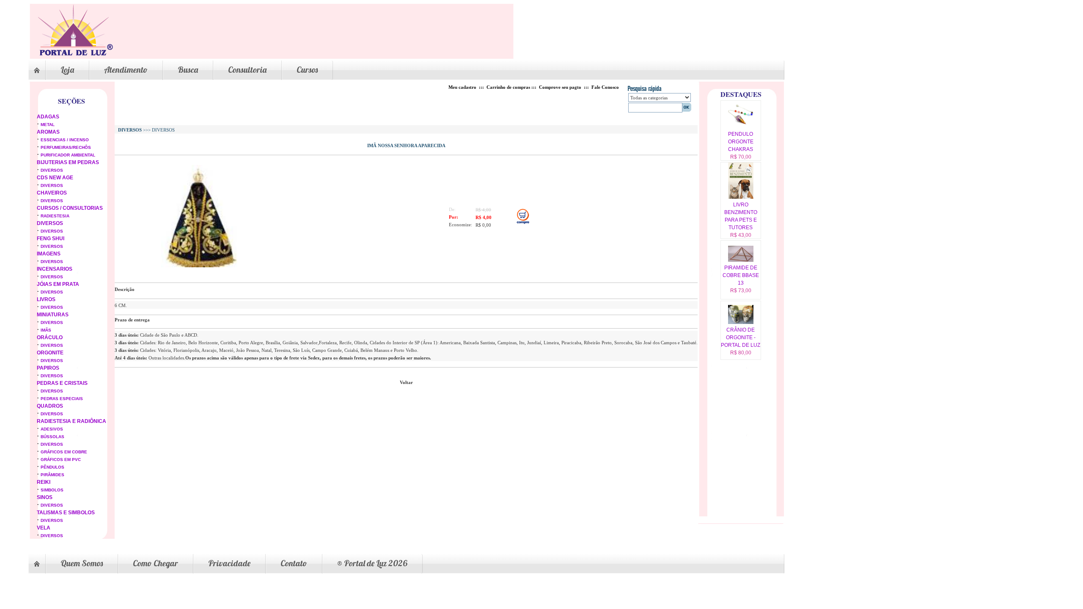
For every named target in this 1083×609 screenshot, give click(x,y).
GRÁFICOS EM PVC (61, 459)
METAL (48, 124)
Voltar (406, 382)
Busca (188, 69)
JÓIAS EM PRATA (58, 284)
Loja (67, 69)
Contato (293, 563)
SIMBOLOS (52, 490)
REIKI (43, 482)
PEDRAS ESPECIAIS (62, 398)
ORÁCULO (50, 337)
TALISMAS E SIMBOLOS (66, 513)
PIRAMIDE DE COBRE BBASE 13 (741, 275)
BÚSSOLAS (52, 436)
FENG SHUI (50, 238)
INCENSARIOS (54, 269)
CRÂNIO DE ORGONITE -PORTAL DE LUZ (740, 337)
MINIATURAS (53, 315)
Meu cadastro (462, 87)
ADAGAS (48, 117)
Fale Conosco (605, 87)
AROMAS (48, 132)
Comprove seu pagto (560, 87)
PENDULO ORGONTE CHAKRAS (740, 141)
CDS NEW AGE (55, 178)
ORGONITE (50, 353)
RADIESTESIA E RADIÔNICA (71, 421)
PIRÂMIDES (52, 474)
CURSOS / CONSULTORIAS (70, 208)
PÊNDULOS (52, 467)
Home (36, 70)
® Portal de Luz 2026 (372, 563)
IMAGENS (48, 254)
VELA (43, 528)
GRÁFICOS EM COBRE (64, 452)
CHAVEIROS (52, 193)
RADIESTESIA (55, 216)
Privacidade (229, 563)
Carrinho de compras (508, 87)
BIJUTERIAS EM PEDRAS (68, 162)
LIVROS (46, 299)
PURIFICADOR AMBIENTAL (68, 155)
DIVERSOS (52, 170)
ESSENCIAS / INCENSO (65, 139)
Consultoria (247, 69)
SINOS (44, 497)
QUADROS (50, 406)
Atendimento (126, 69)
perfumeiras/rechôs (66, 147)
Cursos (307, 69)
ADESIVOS (52, 429)
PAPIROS (48, 368)
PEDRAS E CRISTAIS (62, 383)
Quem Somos (81, 563)
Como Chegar (155, 563)
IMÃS (46, 330)
